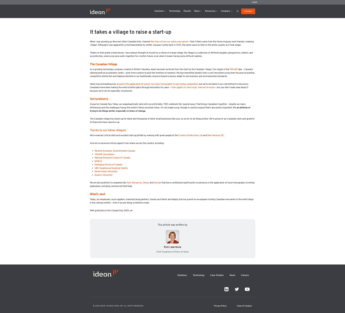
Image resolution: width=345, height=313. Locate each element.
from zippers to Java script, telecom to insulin (193, 87)
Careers (245, 275)
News (232, 275)
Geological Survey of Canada (108, 164)
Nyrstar (157, 182)
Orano (146, 182)
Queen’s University (103, 175)
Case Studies (217, 275)
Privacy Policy (220, 306)
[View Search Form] (237, 11)
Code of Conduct (244, 306)
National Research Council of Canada (112, 157)
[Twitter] (237, 289)
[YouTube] (247, 289)
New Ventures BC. (216, 135)
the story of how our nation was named (169, 41)
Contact (248, 11)
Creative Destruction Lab (190, 135)
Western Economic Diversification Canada (114, 151)
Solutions (182, 275)
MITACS (98, 161)
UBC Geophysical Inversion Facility (111, 168)
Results (187, 11)
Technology (174, 11)
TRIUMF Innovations (104, 154)
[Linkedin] (226, 289)
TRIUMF (234, 69)
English (254, 2)
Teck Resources (134, 182)
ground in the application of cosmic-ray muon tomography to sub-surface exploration (157, 84)
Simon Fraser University (105, 171)
